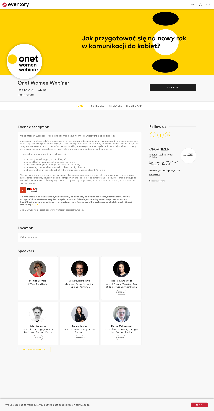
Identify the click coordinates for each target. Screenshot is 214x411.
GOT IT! (199, 405)
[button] (194, 4)
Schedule (97, 106)
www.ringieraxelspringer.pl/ (164, 170)
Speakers (115, 106)
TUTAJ (35, 205)
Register (173, 87)
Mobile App (134, 106)
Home (80, 106)
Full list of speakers (34, 349)
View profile (154, 175)
